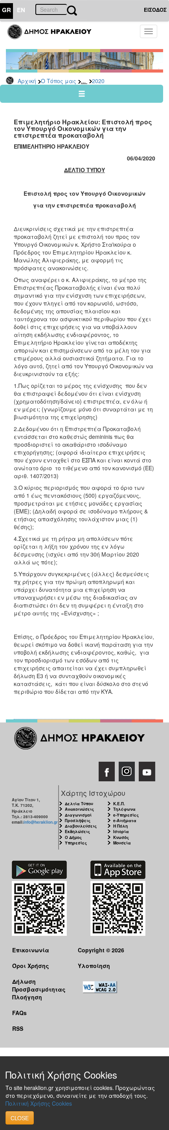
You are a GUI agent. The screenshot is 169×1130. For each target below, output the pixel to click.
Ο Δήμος (73, 837)
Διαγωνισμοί (78, 815)
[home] (54, 35)
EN (21, 9)
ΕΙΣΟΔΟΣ (155, 9)
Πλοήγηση (27, 997)
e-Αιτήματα (124, 820)
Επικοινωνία (30, 950)
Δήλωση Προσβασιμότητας (39, 985)
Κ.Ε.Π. (119, 803)
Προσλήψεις (77, 820)
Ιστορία (121, 831)
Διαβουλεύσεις (81, 826)
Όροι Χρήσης (30, 966)
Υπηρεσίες (76, 843)
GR (6, 9)
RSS (17, 1028)
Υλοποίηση (94, 966)
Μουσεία (122, 843)
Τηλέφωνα (124, 809)
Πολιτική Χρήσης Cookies (39, 1103)
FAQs (19, 1013)
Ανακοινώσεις (79, 809)
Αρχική (27, 81)
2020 (98, 81)
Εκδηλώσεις (77, 831)
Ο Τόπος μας (58, 81)
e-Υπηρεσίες (126, 815)
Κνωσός (121, 837)
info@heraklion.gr (41, 822)
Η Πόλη (120, 826)
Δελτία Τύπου (79, 803)
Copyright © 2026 (101, 950)
